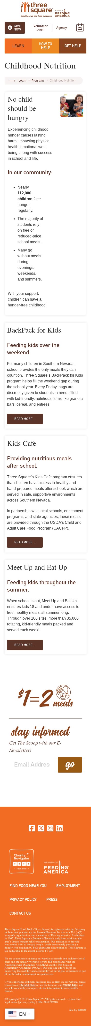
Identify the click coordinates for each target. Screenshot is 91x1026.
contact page (70, 985)
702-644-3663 (27, 985)
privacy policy (27, 1002)
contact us (74, 999)
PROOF (82, 1009)
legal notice (11, 1002)
